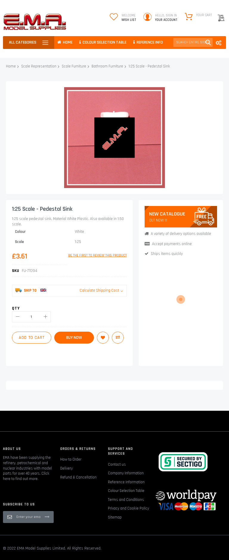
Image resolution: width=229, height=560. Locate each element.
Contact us (117, 464)
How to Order (70, 459)
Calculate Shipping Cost (99, 290)
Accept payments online (172, 243)
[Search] (208, 42)
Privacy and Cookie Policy (128, 508)
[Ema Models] (34, 21)
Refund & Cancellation (78, 477)
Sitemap (115, 517)
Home (11, 66)
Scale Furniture (74, 66)
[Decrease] (17, 317)
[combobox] (193, 42)
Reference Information (126, 482)
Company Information (126, 473)
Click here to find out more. (26, 476)
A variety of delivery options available (181, 233)
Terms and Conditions (126, 499)
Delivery (66, 468)
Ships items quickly (167, 253)
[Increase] (45, 317)
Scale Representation (38, 66)
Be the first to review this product (97, 255)
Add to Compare (118, 338)
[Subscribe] (47, 516)
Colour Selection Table (126, 490)
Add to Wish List (103, 338)
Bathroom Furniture (107, 66)
